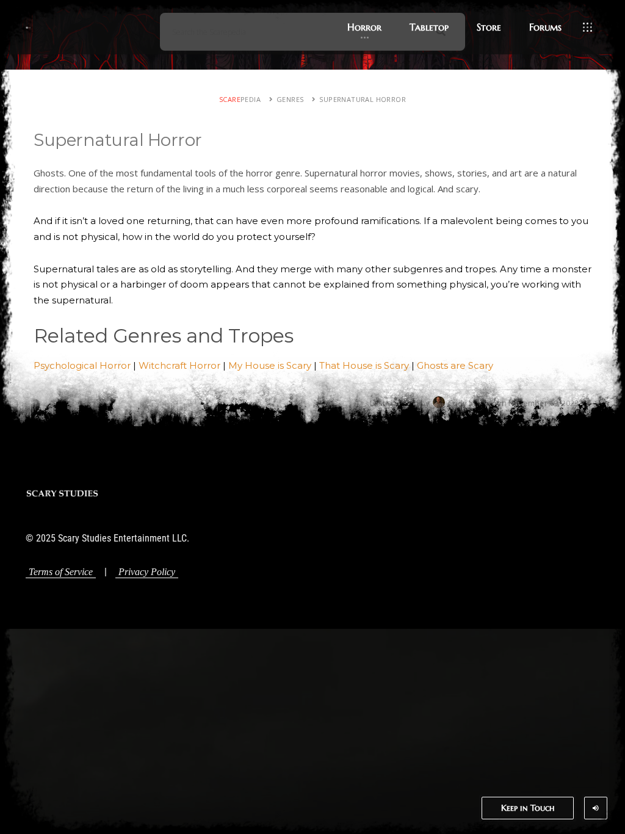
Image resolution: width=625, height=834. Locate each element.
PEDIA (240, 99)
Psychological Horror (82, 365)
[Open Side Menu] (587, 27)
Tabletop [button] (429, 27)
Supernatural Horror (362, 99)
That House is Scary (364, 365)
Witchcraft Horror (179, 365)
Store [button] (489, 27)
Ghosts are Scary (455, 365)
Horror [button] (364, 27)
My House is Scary (269, 365)
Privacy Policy (146, 572)
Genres (289, 99)
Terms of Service (61, 572)
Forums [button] (545, 27)
